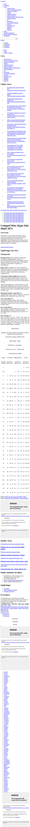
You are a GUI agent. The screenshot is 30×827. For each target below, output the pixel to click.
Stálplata (9, 28)
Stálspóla (9, 27)
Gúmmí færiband (11, 18)
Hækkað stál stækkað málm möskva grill (14, 561)
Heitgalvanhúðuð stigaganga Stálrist (16, 96)
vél (8, 20)
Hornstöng (9, 21)
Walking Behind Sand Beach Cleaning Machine (16, 498)
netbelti (9, 12)
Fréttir (5, 31)
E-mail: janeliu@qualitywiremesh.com (13, 580)
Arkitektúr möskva (11, 14)
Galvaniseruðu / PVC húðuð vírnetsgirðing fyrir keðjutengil (14, 149)
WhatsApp (6, 614)
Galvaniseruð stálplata (12, 22)
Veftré (9, 605)
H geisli (9, 24)
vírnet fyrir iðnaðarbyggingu (14, 10)
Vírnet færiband (13, 608)
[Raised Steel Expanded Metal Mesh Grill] (11, 558)
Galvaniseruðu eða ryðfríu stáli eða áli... (14, 569)
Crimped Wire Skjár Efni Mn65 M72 (16, 90)
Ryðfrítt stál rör (11, 25)
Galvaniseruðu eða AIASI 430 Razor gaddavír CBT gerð (16, 177)
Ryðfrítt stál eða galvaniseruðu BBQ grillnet (15, 496)
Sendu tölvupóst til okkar (7, 247)
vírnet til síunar (11, 8)
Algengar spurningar (9, 33)
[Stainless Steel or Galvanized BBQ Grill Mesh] (12, 544)
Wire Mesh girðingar (23, 607)
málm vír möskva (11, 15)
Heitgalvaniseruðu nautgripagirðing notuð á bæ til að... (16, 141)
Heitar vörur (4, 605)
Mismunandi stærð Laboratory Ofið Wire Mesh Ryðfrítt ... (16, 206)
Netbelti (20, 608)
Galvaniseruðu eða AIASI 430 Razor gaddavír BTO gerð (16, 170)
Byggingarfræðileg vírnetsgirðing (9, 607)
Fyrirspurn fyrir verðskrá (7, 602)
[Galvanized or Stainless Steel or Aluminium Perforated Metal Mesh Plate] (15, 566)
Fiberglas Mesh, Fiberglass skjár (15, 17)
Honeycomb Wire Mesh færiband (15, 121)
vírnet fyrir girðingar (12, 11)
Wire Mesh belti (5, 608)
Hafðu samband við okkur (10, 34)
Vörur (5, 7)
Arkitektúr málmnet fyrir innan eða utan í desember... (16, 116)
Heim (5, 4)
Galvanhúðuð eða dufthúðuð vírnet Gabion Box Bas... (16, 134)
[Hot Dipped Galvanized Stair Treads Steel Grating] (10, 552)
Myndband (6, 35)
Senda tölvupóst (5, 612)
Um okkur (6, 5)
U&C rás (9, 30)
